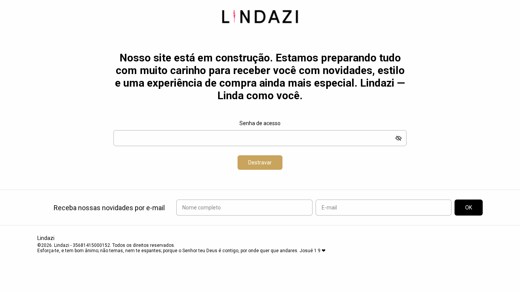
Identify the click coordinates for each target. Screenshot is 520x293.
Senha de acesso (260, 123)
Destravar (260, 162)
